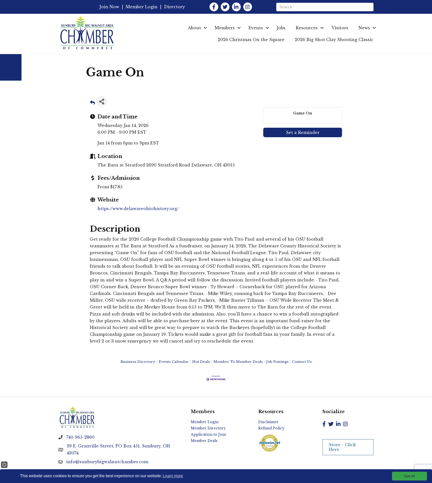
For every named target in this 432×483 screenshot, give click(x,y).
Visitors (340, 27)
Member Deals (204, 440)
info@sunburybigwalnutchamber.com (107, 461)
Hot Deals (201, 362)
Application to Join (208, 434)
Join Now (109, 6)
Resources (307, 27)
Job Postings (277, 362)
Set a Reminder (303, 132)
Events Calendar (174, 362)
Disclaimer (268, 422)
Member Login (142, 6)
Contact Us (302, 362)
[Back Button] (92, 103)
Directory (174, 6)
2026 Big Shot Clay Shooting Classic (334, 39)
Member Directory (208, 428)
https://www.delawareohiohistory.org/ (138, 208)
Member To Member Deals (238, 362)
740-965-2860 (80, 437)
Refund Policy (271, 428)
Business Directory (137, 362)
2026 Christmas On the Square (251, 39)
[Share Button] (101, 101)
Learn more (173, 476)
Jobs (281, 27)
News (364, 27)
